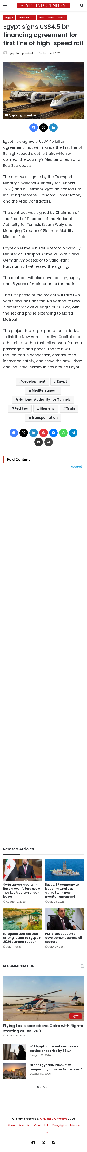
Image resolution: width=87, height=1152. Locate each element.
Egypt (9, 18)
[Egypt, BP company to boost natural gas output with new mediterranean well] (64, 870)
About (11, 1125)
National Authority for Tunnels (45, 399)
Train (70, 408)
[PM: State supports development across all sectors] (64, 919)
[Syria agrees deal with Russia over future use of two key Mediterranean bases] (22, 870)
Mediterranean (44, 390)
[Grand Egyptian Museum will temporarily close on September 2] (14, 1071)
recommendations (52, 18)
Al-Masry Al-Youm (53, 1119)
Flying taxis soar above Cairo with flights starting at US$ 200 (43, 1028)
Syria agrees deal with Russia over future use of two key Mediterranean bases (22, 890)
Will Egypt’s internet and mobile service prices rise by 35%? (54, 1048)
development (33, 381)
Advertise (24, 1125)
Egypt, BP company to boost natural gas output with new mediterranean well (62, 890)
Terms (43, 1132)
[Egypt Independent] (43, 5)
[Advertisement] (43, 657)
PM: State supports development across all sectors (63, 938)
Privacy (75, 1125)
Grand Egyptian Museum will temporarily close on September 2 (56, 1067)
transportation (45, 417)
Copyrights (59, 1125)
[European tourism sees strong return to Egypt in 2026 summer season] (22, 919)
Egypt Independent (21, 53)
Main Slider (26, 18)
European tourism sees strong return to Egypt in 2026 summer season (22, 938)
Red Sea (21, 408)
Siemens (47, 408)
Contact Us (41, 1125)
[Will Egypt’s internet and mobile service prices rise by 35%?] (14, 1052)
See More (43, 1087)
